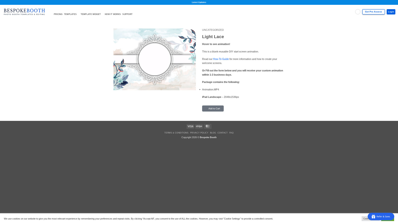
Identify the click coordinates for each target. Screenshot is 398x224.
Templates (70, 14)
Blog (213, 133)
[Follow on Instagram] (389, 20)
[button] (118, 86)
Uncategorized (213, 29)
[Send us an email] (393, 20)
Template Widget (91, 14)
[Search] (357, 11)
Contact (223, 133)
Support (127, 14)
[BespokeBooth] (25, 12)
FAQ (231, 133)
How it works (113, 14)
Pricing (58, 14)
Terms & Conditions (176, 133)
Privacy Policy (199, 133)
